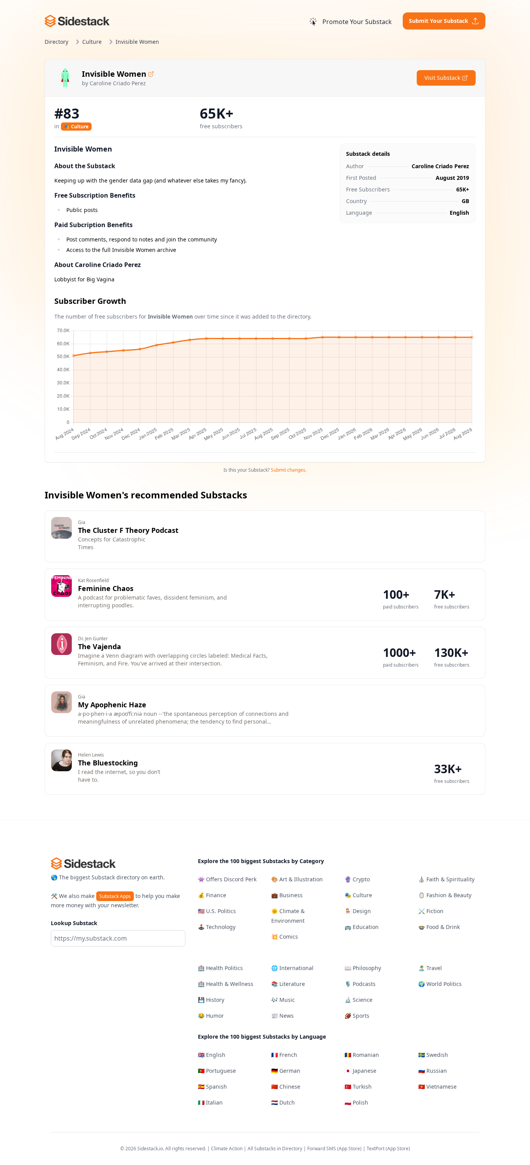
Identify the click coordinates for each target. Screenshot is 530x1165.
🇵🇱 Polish (356, 1102)
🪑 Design (358, 911)
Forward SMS (321, 1148)
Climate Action (226, 1148)
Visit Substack (442, 77)
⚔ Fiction (430, 911)
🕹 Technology (217, 927)
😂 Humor (211, 1015)
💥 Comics (284, 936)
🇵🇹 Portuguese (217, 1070)
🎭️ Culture (76, 126)
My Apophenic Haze (112, 704)
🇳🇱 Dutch (283, 1102)
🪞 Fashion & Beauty (444, 895)
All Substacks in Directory (275, 1148)
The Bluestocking (108, 762)
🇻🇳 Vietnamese (437, 1086)
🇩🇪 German (285, 1070)
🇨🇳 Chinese (285, 1086)
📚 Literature (288, 983)
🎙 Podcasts (360, 983)
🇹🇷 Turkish (358, 1086)
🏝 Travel (430, 968)
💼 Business (287, 895)
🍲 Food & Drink (439, 927)
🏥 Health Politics (220, 968)
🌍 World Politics (440, 983)
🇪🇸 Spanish (212, 1086)
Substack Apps (115, 896)
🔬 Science (358, 999)
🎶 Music (283, 999)
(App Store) (350, 1148)
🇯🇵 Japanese (360, 1070)
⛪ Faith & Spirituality (446, 879)
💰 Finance (212, 895)
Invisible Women (114, 74)
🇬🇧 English (211, 1054)
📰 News (282, 1015)
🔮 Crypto (357, 879)
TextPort (376, 1148)
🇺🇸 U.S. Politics (217, 911)
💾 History (211, 999)
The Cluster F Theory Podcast (128, 530)
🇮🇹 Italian (210, 1102)
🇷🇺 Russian (432, 1070)
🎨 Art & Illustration (297, 879)
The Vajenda (99, 646)
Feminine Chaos (105, 588)
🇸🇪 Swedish (433, 1054)
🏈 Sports (357, 1015)
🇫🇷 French (284, 1054)
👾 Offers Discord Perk (227, 879)
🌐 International (292, 968)
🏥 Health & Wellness (225, 983)
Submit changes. (289, 470)
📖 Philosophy (363, 968)
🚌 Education (362, 927)
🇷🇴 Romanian (362, 1054)
